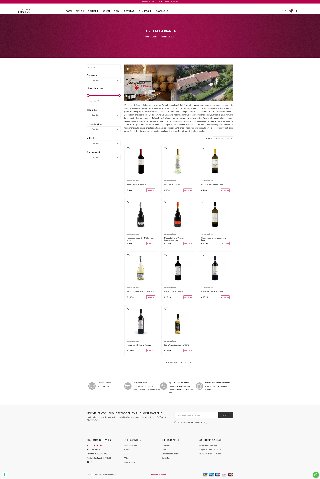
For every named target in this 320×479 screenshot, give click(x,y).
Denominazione (130, 445)
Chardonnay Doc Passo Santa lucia (214, 239)
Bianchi (80, 11)
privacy (204, 422)
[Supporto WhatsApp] (315, 475)
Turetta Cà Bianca (168, 36)
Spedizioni (166, 458)
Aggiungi (153, 191)
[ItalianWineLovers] (24, 11)
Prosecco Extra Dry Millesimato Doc (139, 240)
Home (146, 36)
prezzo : (90, 101)
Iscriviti (226, 415)
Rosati (106, 11)
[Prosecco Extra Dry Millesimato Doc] (141, 214)
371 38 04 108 (103, 386)
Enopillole (162, 11)
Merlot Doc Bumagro (172, 292)
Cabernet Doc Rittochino (211, 292)
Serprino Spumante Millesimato (139, 292)
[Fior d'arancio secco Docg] (215, 161)
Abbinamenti (129, 462)
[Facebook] (88, 462)
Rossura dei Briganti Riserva (138, 346)
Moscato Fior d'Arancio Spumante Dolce (177, 240)
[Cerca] (277, 11)
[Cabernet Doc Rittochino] (215, 268)
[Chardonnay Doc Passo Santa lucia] (215, 214)
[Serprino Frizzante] (178, 161)
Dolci (117, 11)
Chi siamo (166, 445)
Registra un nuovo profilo (210, 449)
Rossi (69, 11)
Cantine (155, 36)
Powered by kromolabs (160, 474)
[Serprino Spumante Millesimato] (141, 268)
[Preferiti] (284, 11)
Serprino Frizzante (171, 185)
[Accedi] (297, 11)
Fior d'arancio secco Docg (211, 185)
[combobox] (104, 80)
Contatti (165, 449)
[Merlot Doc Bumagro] (178, 268)
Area (126, 454)
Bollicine (93, 11)
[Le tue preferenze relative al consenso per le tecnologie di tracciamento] (4, 474)
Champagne (145, 11)
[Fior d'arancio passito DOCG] (178, 321)
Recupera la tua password (210, 454)
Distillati (129, 11)
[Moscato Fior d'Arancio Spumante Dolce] (178, 214)
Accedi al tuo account (208, 445)
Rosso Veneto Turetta (135, 185)
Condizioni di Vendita (170, 454)
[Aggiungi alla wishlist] (127, 146)
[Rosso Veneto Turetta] (141, 161)
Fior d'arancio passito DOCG (175, 346)
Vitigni (127, 458)
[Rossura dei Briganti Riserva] (141, 321)
